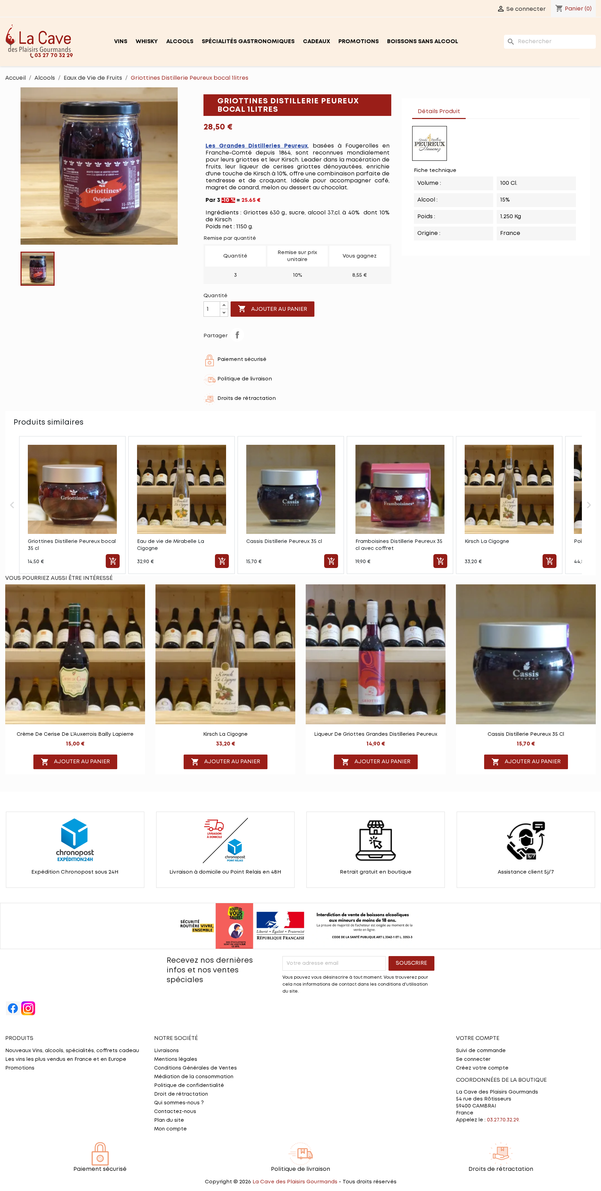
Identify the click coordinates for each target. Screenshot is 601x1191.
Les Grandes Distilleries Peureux (257, 146)
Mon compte (170, 1129)
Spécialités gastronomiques (248, 41)
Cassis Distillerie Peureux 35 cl (526, 734)
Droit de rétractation (181, 1094)
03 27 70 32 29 (53, 55)
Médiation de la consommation (193, 1077)
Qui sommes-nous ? (179, 1103)
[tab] (472, 108)
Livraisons (166, 1051)
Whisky (147, 41)
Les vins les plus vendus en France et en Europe (65, 1059)
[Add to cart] (113, 561)
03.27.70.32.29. (503, 1120)
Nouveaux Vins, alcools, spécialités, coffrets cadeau (72, 1051)
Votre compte (477, 1038)
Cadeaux (316, 41)
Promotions (358, 41)
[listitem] (72, 505)
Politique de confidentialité (189, 1085)
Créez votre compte (482, 1068)
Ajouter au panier (272, 309)
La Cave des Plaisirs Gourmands (296, 1182)
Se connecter (473, 1059)
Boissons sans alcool (422, 41)
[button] (12, 505)
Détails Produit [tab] (439, 111)
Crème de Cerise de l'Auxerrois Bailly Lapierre (75, 734)
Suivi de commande (481, 1051)
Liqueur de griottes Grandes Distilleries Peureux (375, 734)
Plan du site (169, 1120)
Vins (120, 41)
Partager (237, 335)
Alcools (179, 41)
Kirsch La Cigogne (225, 734)
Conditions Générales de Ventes (195, 1068)
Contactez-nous (175, 1112)
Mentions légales (175, 1059)
